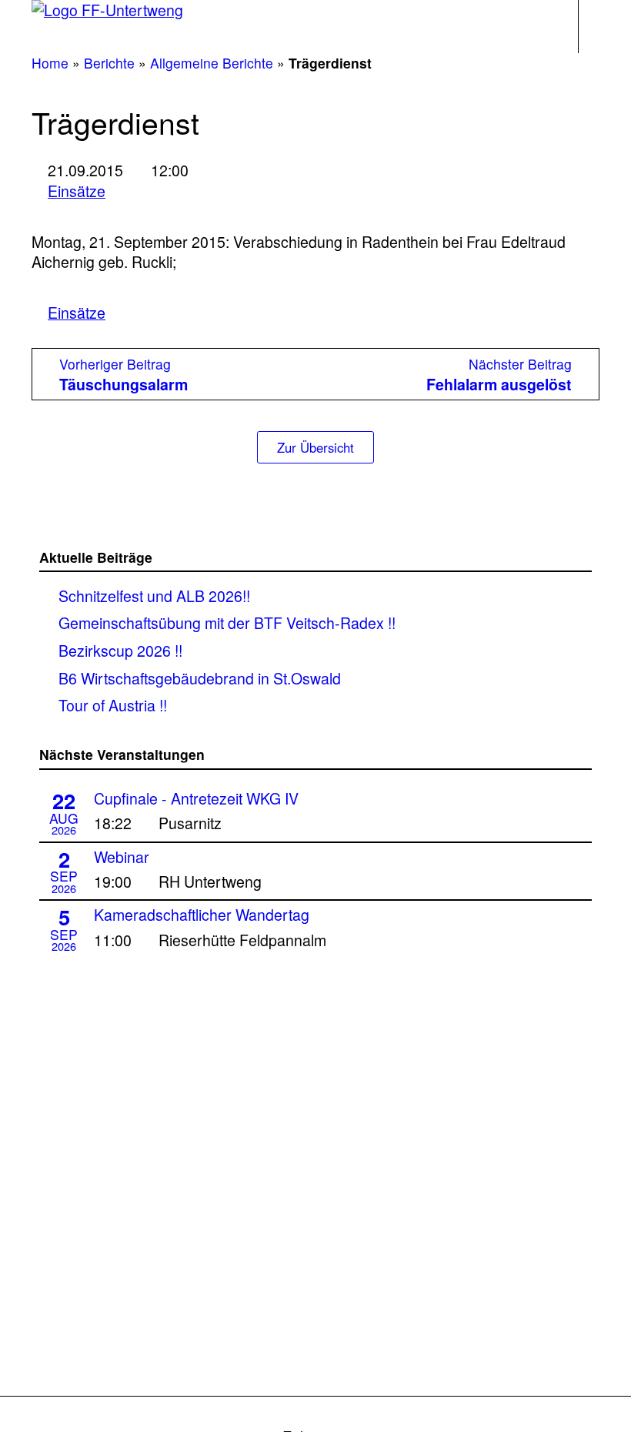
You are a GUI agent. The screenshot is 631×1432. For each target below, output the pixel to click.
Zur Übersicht (315, 447)
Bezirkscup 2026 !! (120, 650)
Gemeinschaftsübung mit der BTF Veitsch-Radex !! (227, 622)
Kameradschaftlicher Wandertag (201, 914)
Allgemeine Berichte (211, 62)
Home (50, 62)
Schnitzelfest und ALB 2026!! (154, 595)
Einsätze (76, 191)
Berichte (109, 62)
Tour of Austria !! (112, 704)
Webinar (121, 857)
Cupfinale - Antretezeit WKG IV (196, 798)
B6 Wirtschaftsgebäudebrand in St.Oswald (199, 677)
